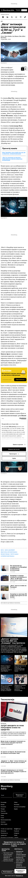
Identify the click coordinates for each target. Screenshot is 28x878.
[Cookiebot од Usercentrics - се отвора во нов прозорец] (19, 419)
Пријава (18, 10)
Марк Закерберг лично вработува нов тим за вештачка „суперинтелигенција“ (13, 153)
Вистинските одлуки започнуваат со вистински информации (13, 374)
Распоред (16, 804)
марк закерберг (10, 550)
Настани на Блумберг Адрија (20, 808)
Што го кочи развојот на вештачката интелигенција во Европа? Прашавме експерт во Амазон (6, 688)
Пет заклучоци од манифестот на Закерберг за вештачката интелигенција (18, 568)
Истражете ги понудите (20, 871)
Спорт (2, 817)
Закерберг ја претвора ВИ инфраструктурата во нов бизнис (18, 596)
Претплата (24, 10)
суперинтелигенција (7, 556)
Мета (2, 550)
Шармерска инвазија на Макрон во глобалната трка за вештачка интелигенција (20, 688)
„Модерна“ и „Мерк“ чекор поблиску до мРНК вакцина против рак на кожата (14, 761)
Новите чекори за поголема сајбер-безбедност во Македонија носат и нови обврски (6, 668)
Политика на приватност (4, 834)
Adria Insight (4, 824)
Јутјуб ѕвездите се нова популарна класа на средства (12, 728)
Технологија (7, 700)
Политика (3, 806)
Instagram (16, 833)
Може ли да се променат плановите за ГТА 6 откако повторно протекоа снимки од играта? (13, 743)
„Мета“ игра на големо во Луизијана (18, 586)
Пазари (3, 809)
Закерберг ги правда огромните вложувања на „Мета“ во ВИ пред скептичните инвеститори (18, 578)
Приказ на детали (18, 444)
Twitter (15, 835)
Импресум (3, 831)
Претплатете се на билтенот (19, 795)
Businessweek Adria (6, 819)
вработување (5, 554)
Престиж (3, 811)
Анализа (3, 822)
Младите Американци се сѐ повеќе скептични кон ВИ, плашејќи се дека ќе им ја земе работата (13, 772)
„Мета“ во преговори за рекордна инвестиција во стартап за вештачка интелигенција (12, 159)
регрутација (14, 554)
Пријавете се (19, 875)
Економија (3, 802)
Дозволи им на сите (14, 449)
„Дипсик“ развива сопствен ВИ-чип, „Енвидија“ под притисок (13, 641)
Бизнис (3, 804)
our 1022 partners (11, 426)
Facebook (16, 831)
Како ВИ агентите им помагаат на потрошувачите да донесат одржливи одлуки (20, 668)
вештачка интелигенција (9, 552)
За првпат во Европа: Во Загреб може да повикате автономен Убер (13, 752)
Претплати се (20, 379)
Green (2, 815)
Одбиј (14, 458)
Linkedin (16, 837)
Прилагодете (13, 453)
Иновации (3, 723)
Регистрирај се (7, 872)
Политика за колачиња (7, 837)
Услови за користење (6, 828)
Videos (16, 802)
